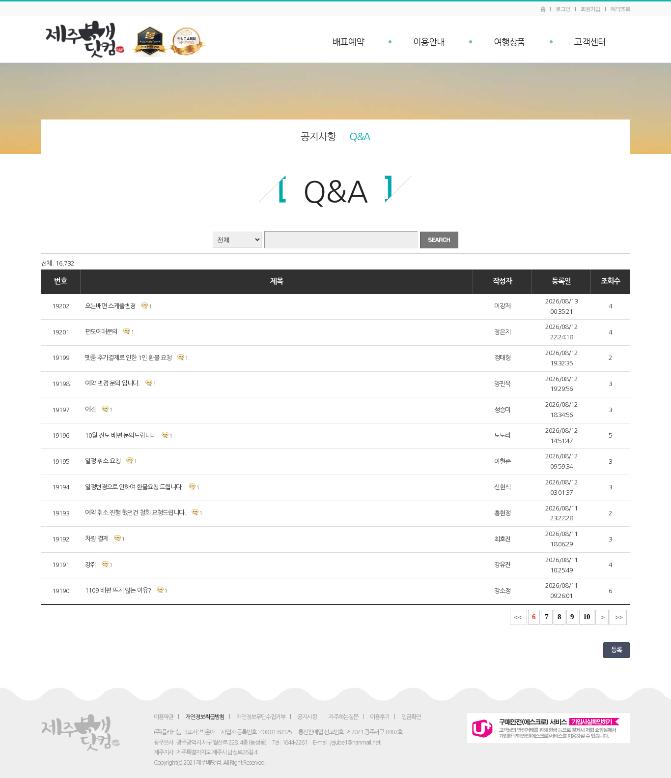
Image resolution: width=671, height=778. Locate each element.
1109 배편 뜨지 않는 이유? (118, 590)
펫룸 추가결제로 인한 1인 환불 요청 (128, 358)
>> (619, 618)
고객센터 (590, 42)
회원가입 (590, 9)
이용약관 (163, 717)
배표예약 (348, 42)
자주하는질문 (343, 717)
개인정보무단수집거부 (260, 717)
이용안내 (429, 42)
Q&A (359, 137)
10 (586, 617)
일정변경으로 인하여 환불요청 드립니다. (134, 487)
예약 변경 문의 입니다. (112, 383)
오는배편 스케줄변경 (110, 306)
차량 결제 (97, 539)
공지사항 (318, 137)
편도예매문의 (101, 332)
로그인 (563, 9)
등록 (616, 650)
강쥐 (90, 565)
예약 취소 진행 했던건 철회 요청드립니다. (135, 512)
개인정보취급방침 (204, 717)
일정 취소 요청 (102, 461)
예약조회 (620, 9)
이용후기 (380, 717)
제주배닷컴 (87, 39)
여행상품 (509, 42)
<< (518, 618)
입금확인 (411, 717)
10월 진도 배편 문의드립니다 (120, 435)
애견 (90, 409)
